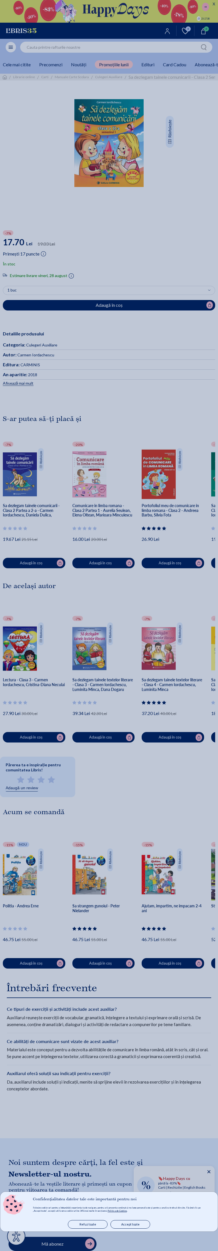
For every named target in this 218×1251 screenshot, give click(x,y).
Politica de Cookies (117, 1210)
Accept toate (130, 1224)
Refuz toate (87, 1224)
